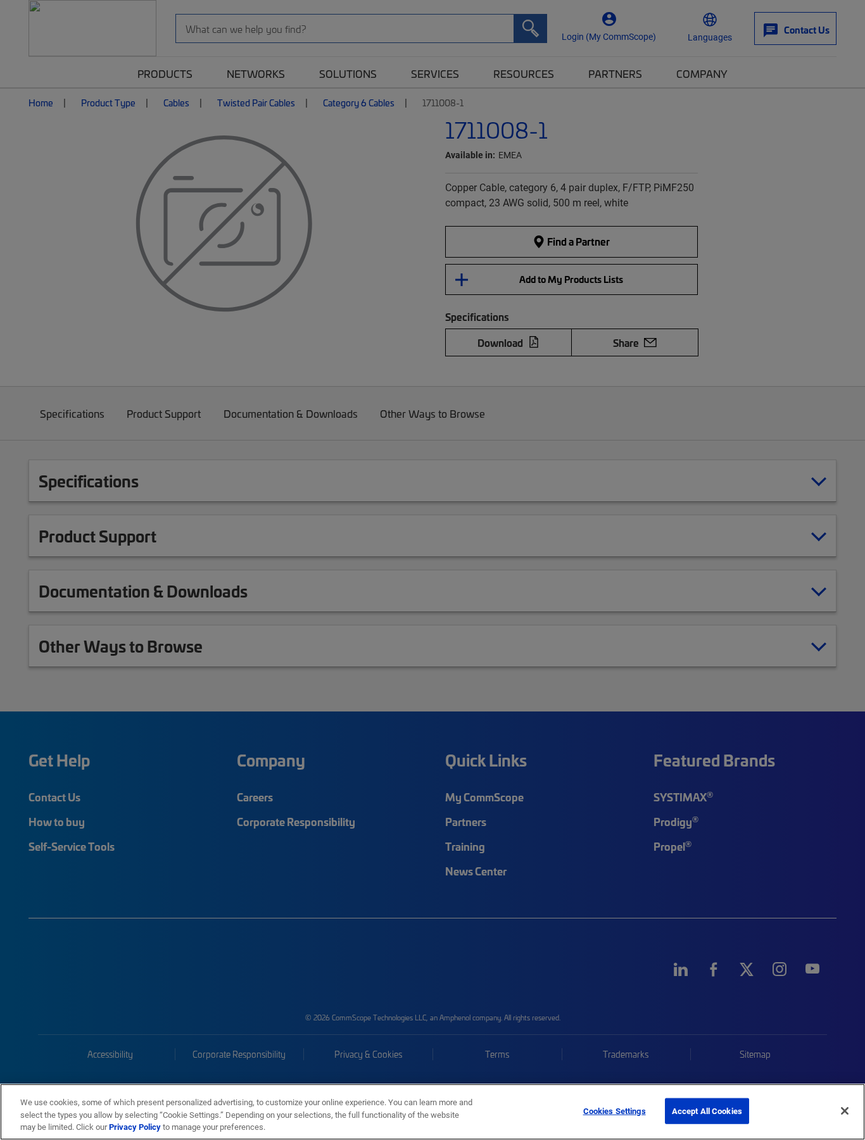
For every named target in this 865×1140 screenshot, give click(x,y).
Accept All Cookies (707, 1110)
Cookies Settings (614, 1110)
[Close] (845, 1111)
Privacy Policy (135, 1126)
